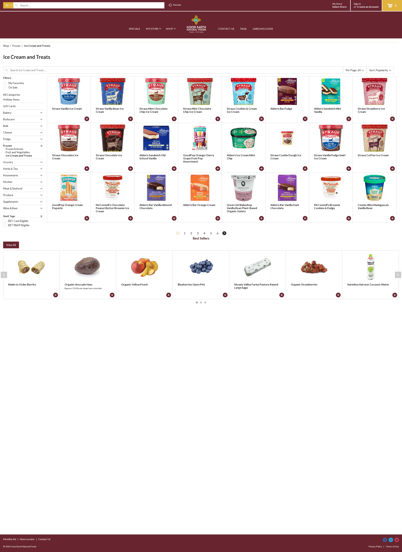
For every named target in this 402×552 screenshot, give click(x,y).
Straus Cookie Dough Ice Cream (285, 157)
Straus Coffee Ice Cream (373, 155)
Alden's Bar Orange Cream (199, 205)
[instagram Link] (397, 540)
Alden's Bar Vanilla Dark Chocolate (284, 206)
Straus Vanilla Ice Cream (67, 108)
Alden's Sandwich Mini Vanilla (327, 110)
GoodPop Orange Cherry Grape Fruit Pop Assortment (198, 158)
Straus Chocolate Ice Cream (65, 157)
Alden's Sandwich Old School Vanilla (152, 157)
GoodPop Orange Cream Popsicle (67, 206)
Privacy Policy (375, 546)
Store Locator (27, 539)
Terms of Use (392, 546)
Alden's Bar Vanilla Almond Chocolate (155, 206)
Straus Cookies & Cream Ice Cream (242, 110)
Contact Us (44, 539)
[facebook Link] (385, 540)
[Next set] (224, 233)
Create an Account (368, 6)
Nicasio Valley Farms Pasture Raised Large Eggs (256, 286)
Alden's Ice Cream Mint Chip (241, 157)
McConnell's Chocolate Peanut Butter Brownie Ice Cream (112, 208)
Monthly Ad (9, 539)
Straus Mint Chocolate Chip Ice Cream (153, 110)
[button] (40, 113)
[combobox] (8, 5)
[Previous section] (4, 275)
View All (11, 245)
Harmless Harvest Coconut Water (368, 284)
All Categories (11, 94)
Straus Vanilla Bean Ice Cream (110, 110)
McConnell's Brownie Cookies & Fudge (327, 206)
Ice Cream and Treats (37, 45)
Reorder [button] (177, 4)
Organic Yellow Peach (134, 284)
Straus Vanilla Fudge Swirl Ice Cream (329, 157)
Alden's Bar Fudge (281, 108)
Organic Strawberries (304, 284)
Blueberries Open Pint (191, 284)
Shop (6, 45)
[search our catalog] (16, 5)
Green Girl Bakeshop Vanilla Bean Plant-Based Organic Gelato (242, 208)
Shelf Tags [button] (9, 216)
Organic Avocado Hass (78, 284)
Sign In (357, 3)
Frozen (16, 45)
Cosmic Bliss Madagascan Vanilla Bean (373, 206)
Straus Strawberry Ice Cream (371, 110)
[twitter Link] (391, 540)
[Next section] (398, 275)
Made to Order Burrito (22, 284)
